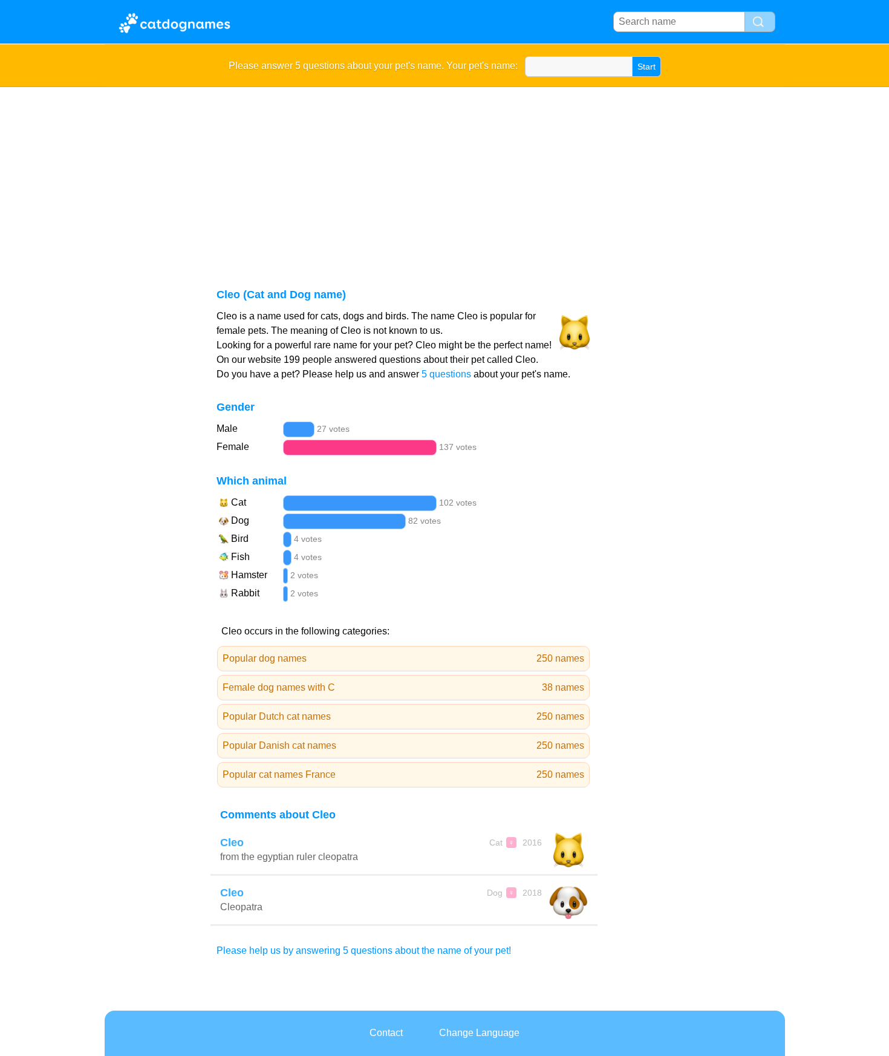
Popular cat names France (404, 774)
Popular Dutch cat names (404, 716)
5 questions (446, 374)
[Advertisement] (445, 177)
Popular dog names (404, 658)
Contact (386, 1033)
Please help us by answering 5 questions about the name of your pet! (364, 950)
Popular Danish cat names (404, 745)
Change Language (479, 1033)
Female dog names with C (404, 687)
